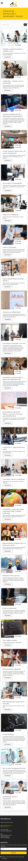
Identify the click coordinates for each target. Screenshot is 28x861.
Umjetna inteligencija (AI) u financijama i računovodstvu (13, 115)
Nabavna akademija (9, 247)
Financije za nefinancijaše (12, 312)
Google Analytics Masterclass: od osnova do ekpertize (14, 152)
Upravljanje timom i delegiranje (14, 479)
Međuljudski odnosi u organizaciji (10, 798)
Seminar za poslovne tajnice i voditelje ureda (13, 50)
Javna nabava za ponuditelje (12, 183)
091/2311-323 (6, 826)
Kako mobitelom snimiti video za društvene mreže (14, 544)
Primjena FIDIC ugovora (11, 576)
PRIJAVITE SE (13, 852)
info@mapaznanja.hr (7, 825)
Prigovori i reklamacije (11, 215)
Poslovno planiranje (10, 608)
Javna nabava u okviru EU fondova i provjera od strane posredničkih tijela (13, 414)
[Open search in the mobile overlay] (14, 24)
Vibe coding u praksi (10, 640)
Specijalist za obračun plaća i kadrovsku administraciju (13, 378)
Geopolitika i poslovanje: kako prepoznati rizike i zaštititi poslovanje (13, 511)
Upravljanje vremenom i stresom (14, 343)
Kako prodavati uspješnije (12, 669)
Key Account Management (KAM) (14, 768)
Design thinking (8, 734)
